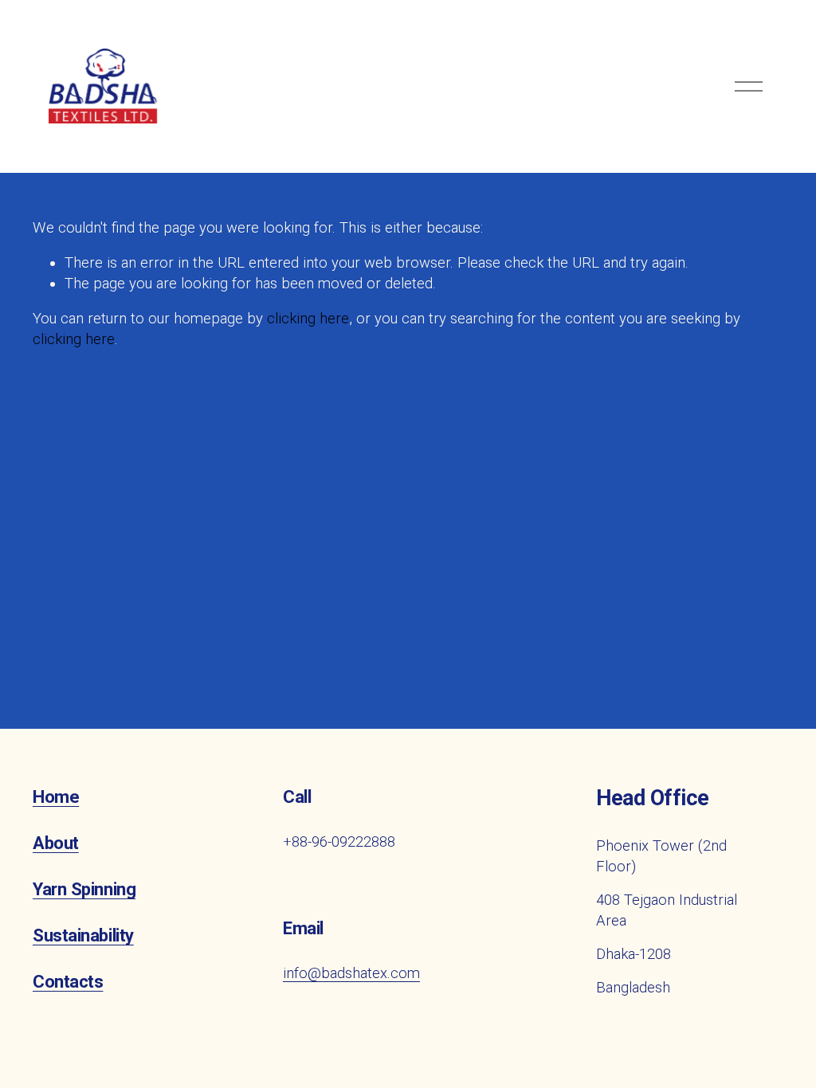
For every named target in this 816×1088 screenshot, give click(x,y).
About (56, 842)
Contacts (68, 981)
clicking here (308, 318)
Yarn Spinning (84, 889)
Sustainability (83, 935)
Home (56, 796)
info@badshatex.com (351, 973)
